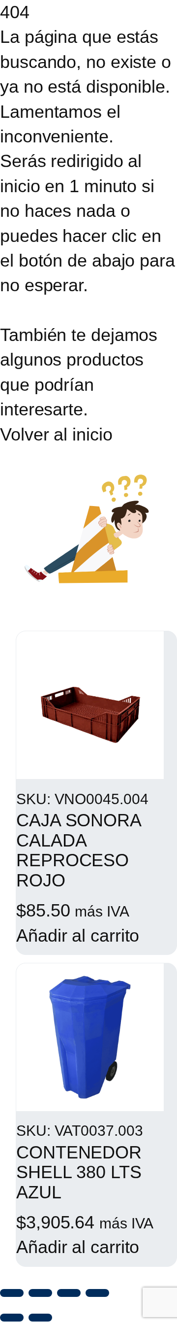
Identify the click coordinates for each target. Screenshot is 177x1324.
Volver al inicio (56, 434)
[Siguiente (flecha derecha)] (40, 1318)
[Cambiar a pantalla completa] (40, 1293)
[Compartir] (69, 1293)
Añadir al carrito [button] (77, 935)
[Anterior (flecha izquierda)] (12, 1318)
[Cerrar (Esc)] (97, 1293)
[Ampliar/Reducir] (12, 1293)
